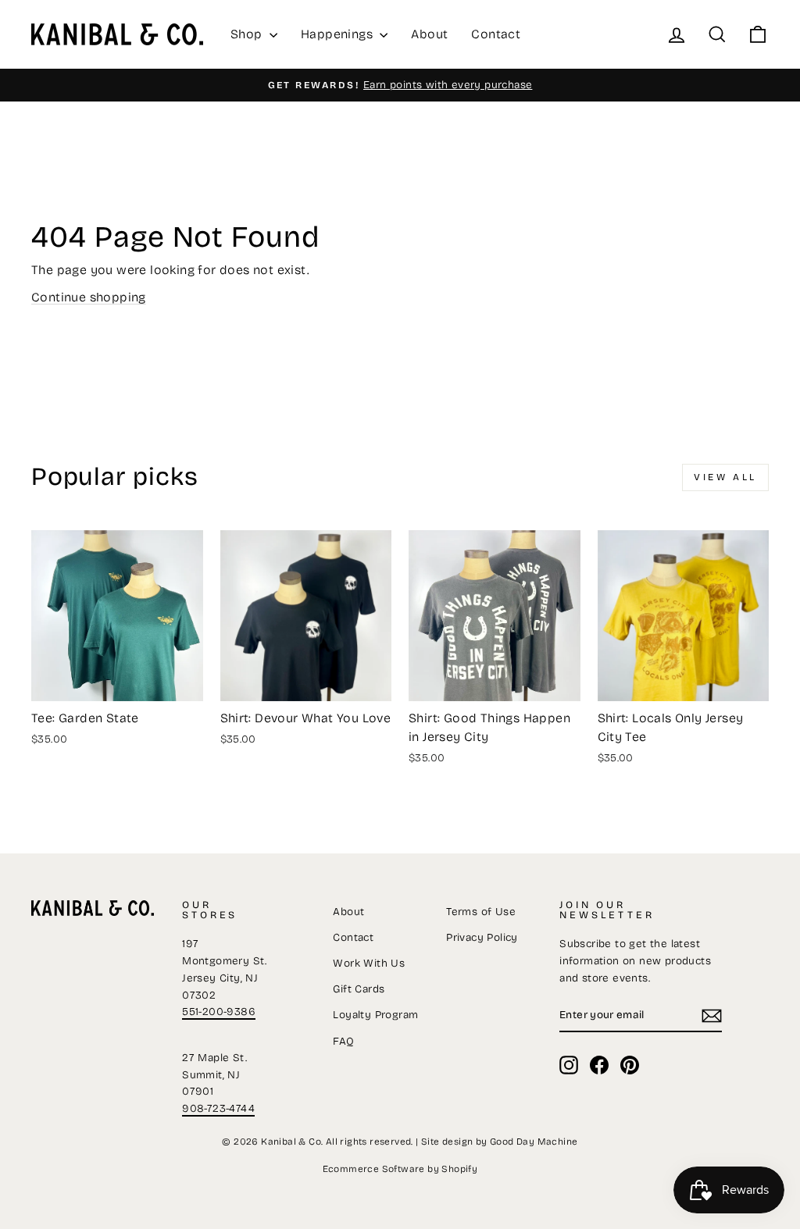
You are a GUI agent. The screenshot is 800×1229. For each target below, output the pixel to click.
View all (725, 477)
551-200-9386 (218, 1011)
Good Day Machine (533, 1141)
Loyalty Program (375, 1014)
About (429, 34)
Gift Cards (358, 989)
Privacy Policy (482, 937)
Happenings (338, 34)
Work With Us (369, 963)
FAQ (343, 1041)
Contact (495, 34)
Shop (248, 34)
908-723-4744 (218, 1108)
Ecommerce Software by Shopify (400, 1168)
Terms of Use (481, 911)
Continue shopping (88, 297)
